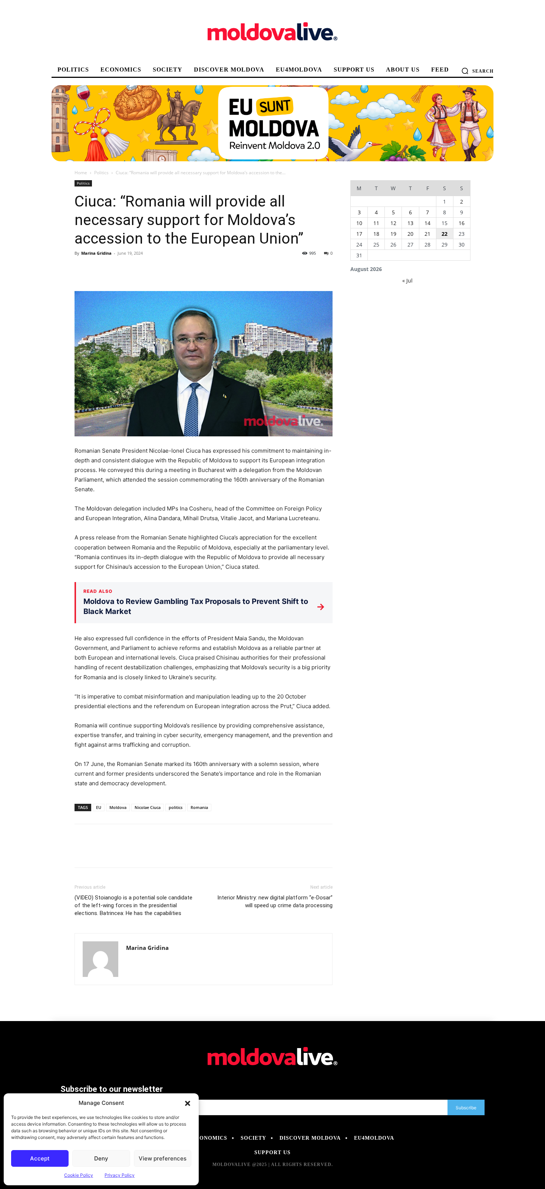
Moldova (117, 807)
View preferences (162, 1158)
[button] (187, 1103)
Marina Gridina (96, 253)
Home (81, 172)
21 (427, 233)
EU (98, 807)
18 (376, 233)
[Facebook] (82, 269)
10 (359, 223)
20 (410, 233)
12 (393, 223)
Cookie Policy (78, 1175)
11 (376, 223)
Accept (40, 1158)
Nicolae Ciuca (148, 807)
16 (462, 223)
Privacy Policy (120, 1175)
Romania (199, 807)
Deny (101, 1158)
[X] (99, 269)
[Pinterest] (116, 269)
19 (393, 233)
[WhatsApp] (133, 269)
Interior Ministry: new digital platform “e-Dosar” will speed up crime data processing (275, 901)
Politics (101, 172)
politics (175, 807)
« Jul (407, 280)
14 (427, 223)
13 (410, 223)
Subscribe (466, 1107)
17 (359, 233)
